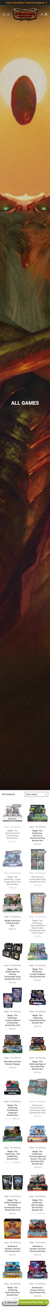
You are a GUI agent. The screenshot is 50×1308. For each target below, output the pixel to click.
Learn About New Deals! (31, 1302)
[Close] (46, 1302)
